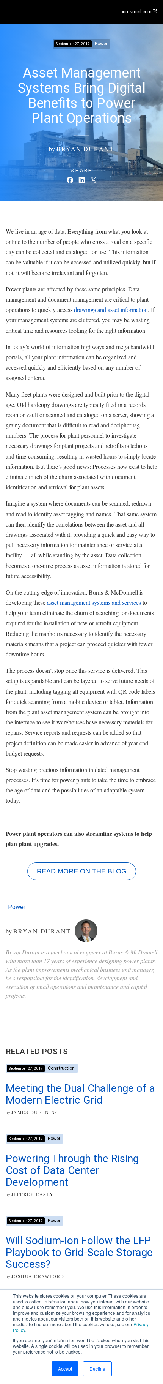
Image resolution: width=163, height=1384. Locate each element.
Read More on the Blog (82, 871)
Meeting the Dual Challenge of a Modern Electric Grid (80, 1094)
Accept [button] (65, 1368)
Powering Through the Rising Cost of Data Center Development (72, 1170)
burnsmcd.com (137, 11)
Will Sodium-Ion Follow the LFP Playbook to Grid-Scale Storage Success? (79, 1252)
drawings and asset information (111, 309)
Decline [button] (97, 1368)
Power (16, 907)
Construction (61, 1068)
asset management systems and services (94, 602)
